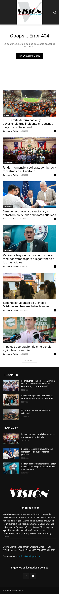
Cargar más (28, 360)
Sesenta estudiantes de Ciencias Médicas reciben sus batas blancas (26, 304)
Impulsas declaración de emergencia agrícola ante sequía (27, 348)
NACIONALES (10, 428)
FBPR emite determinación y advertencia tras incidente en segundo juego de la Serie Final (28, 123)
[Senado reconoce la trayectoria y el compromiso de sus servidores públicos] (29, 194)
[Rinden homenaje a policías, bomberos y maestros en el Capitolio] (29, 150)
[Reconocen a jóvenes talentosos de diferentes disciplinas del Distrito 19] (11, 399)
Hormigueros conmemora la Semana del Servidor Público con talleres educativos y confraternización (38, 384)
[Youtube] (33, 576)
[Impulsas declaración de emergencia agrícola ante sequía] (29, 330)
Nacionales (8, 163)
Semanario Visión (10, 131)
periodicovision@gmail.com (28, 556)
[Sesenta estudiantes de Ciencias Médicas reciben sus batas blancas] (29, 286)
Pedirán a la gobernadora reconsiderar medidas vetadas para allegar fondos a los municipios (28, 259)
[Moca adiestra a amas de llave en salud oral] (11, 414)
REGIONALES (10, 374)
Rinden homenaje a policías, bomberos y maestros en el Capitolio (29, 169)
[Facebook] (26, 576)
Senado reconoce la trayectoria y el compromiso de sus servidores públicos (29, 213)
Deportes (7, 115)
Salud (6, 298)
